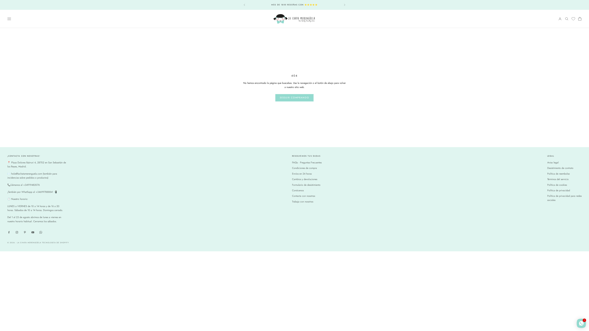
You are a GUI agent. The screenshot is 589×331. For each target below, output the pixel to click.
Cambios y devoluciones (304, 179)
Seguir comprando (294, 97)
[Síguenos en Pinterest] (24, 232)
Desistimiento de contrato (560, 168)
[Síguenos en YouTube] (32, 232)
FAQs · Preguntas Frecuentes (307, 162)
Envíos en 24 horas (302, 173)
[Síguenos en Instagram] (16, 232)
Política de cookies (557, 185)
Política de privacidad (558, 190)
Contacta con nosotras (303, 196)
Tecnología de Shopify (55, 242)
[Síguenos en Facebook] (8, 232)
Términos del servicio (558, 179)
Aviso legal (553, 162)
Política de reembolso (558, 173)
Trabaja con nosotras (302, 201)
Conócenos (298, 190)
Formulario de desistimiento (306, 185)
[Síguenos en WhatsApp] (40, 232)
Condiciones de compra (304, 168)
